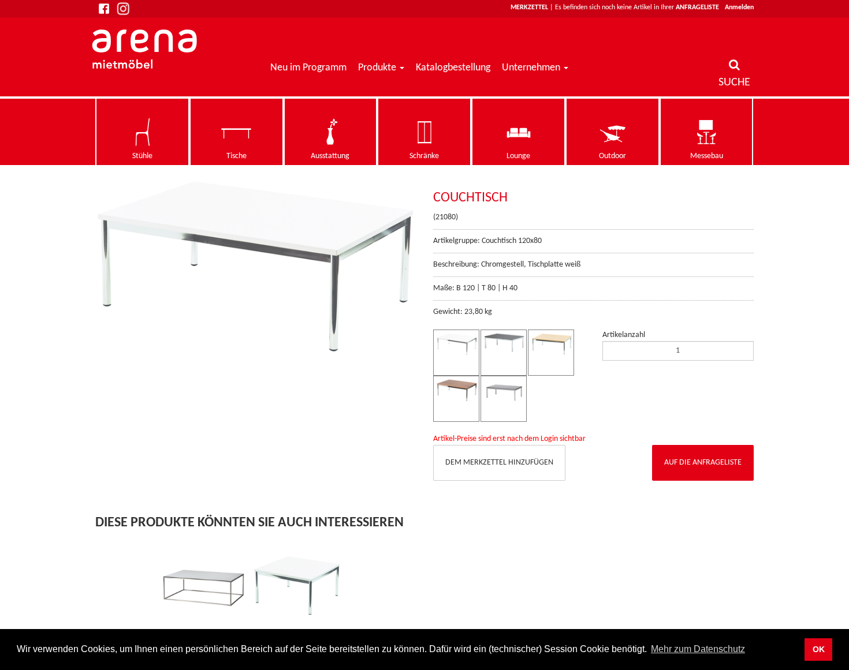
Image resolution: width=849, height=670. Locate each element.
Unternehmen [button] (532, 67)
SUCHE (734, 82)
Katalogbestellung (453, 67)
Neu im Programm (308, 67)
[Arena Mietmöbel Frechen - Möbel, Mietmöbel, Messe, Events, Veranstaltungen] (146, 49)
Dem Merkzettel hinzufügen (499, 462)
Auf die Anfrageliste (703, 462)
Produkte (377, 67)
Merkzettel (529, 7)
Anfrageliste (697, 7)
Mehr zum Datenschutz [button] (698, 649)
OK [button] (819, 649)
